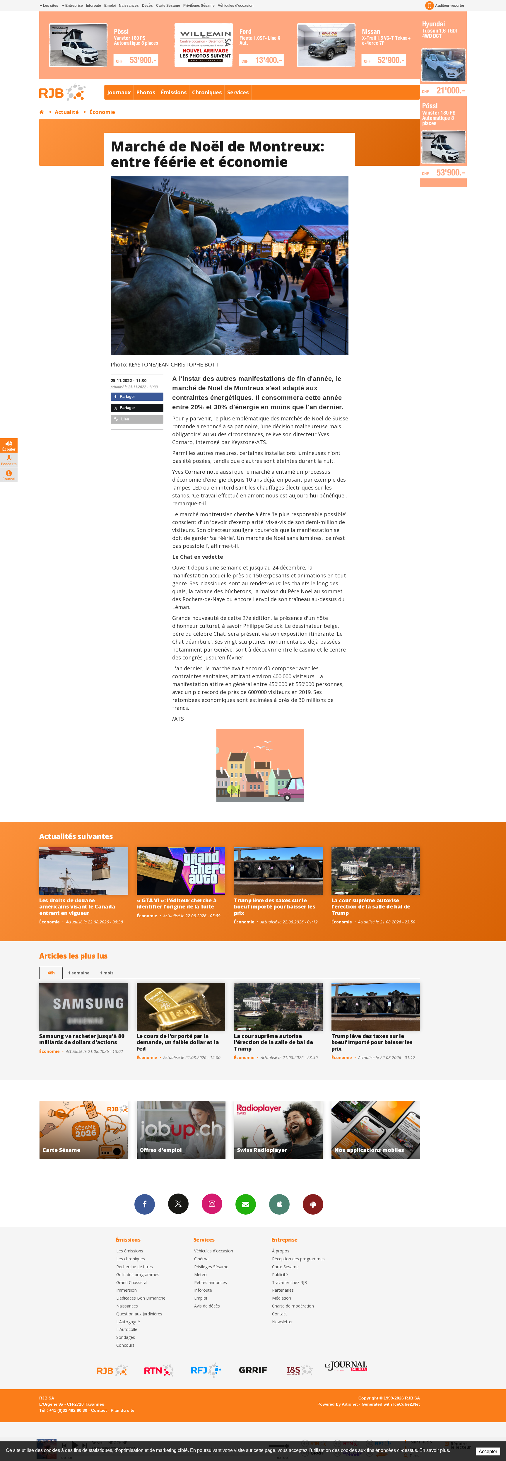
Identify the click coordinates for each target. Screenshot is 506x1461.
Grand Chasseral (131, 1282)
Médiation (281, 1298)
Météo (200, 1274)
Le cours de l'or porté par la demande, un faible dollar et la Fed (178, 1042)
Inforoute (93, 6)
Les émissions (129, 1251)
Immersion (126, 1290)
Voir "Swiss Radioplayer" (119, 1130)
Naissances (129, 6)
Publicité (280, 1274)
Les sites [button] (50, 6)
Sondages (125, 1337)
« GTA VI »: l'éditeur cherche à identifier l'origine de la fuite (177, 903)
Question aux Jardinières (139, 1314)
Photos (145, 92)
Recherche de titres (134, 1266)
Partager (127, 396)
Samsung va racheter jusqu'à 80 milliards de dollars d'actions (81, 1039)
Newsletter (282, 1321)
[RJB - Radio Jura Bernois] (111, 1370)
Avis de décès (207, 1306)
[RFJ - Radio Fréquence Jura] (205, 1370)
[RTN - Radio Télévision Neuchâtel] (158, 1370)
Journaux (119, 92)
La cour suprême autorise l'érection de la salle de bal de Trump (370, 906)
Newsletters (245, 1204)
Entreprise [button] (73, 6)
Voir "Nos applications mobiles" (216, 1130)
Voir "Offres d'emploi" (411, 1130)
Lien (124, 419)
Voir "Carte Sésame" (314, 1130)
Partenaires (283, 1290)
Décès (147, 6)
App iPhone (279, 1204)
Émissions (174, 92)
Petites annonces (210, 1282)
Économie (102, 111)
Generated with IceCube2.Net (391, 1404)
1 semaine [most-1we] (79, 973)
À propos (280, 1251)
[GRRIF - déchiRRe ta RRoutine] (252, 1370)
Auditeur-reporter (449, 6)
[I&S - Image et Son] (299, 1370)
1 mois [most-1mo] (107, 973)
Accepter (488, 1451)
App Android (313, 1204)
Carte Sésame (168, 6)
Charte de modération (293, 1306)
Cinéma (201, 1259)
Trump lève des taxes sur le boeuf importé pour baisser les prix (274, 906)
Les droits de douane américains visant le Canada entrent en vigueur (77, 906)
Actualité (67, 111)
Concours (125, 1345)
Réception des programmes (298, 1259)
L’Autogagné (128, 1321)
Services (238, 92)
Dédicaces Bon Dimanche (140, 1298)
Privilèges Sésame (199, 6)
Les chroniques (130, 1259)
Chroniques (207, 92)
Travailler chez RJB (289, 1282)
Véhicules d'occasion (235, 6)
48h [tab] (51, 973)
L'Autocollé (126, 1329)
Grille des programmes (137, 1274)
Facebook (144, 1204)
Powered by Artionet (337, 1404)
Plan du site (122, 1410)
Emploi (110, 6)
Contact (279, 1314)
